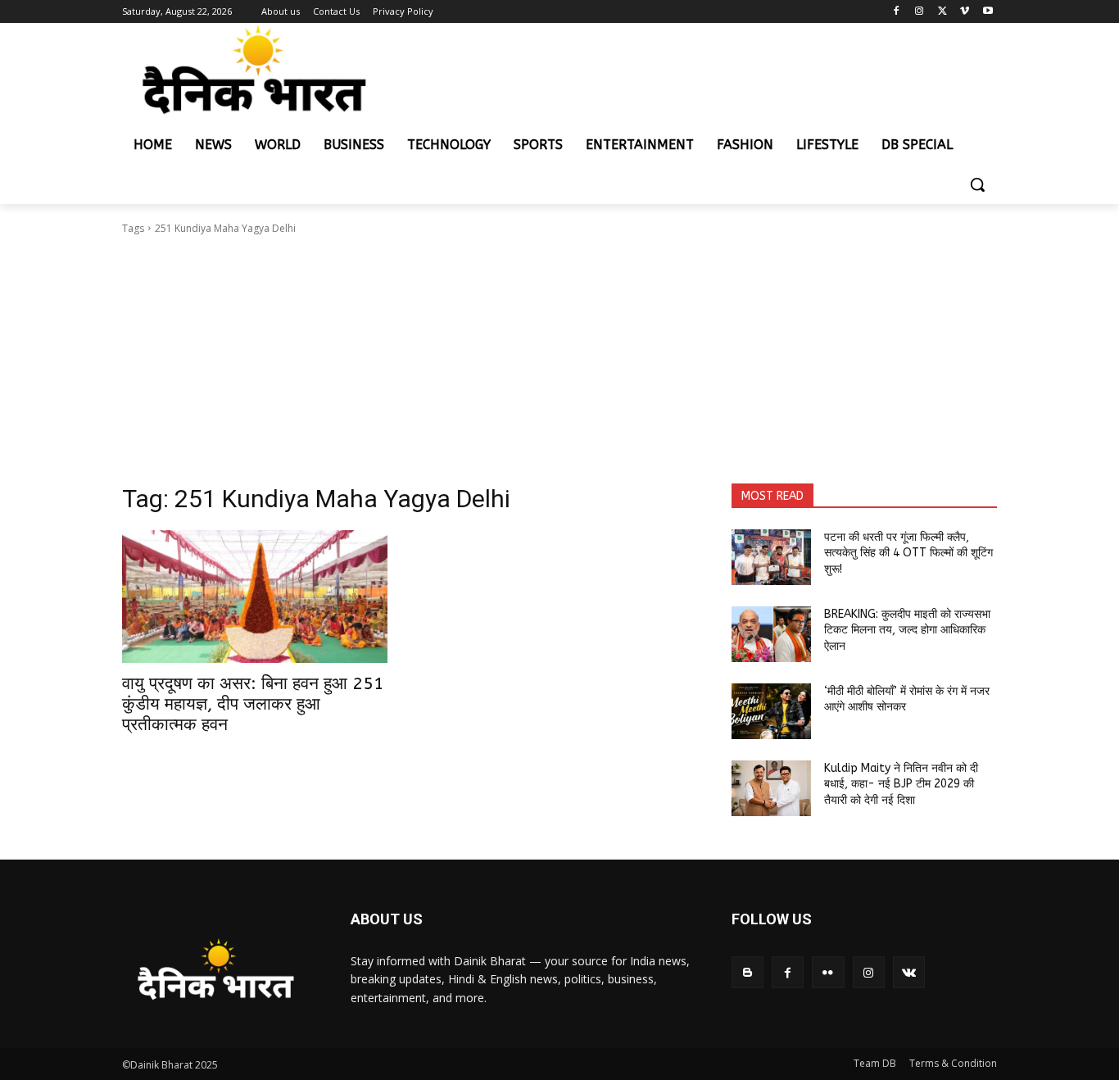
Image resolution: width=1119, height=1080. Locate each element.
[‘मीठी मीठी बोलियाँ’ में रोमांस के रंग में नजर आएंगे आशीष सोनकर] (771, 711)
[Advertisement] (559, 359)
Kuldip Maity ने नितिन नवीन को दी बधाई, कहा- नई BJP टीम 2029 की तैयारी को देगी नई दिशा (901, 784)
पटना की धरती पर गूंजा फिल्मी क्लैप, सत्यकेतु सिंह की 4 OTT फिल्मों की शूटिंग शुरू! (908, 553)
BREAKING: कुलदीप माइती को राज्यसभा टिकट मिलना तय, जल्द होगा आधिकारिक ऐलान (907, 630)
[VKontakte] (909, 972)
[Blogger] (747, 972)
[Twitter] (942, 11)
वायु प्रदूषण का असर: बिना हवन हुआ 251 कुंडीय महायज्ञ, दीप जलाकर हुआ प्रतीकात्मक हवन (253, 704)
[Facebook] (896, 11)
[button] (977, 184)
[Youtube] (987, 11)
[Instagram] (919, 11)
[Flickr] (828, 972)
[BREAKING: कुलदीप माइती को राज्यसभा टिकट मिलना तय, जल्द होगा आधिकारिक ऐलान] (771, 634)
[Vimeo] (964, 11)
